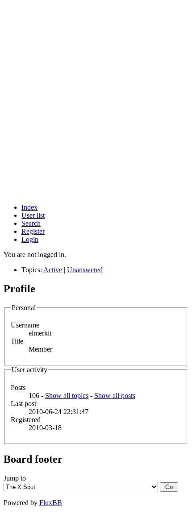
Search (31, 223)
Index (29, 207)
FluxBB (50, 502)
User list (33, 215)
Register (33, 231)
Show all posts (114, 395)
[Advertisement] (96, 100)
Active (52, 270)
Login (29, 239)
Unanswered (85, 270)
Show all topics (66, 395)
